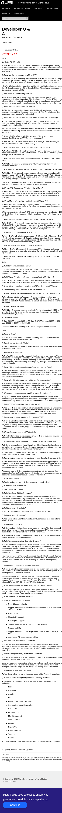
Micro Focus (43, 3)
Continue (15, 805)
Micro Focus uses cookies (17, 794)
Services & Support (22, 8)
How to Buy (19, 13)
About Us (6, 13)
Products (6, 8)
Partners (38, 8)
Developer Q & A (11, 50)
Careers (6, 781)
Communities (52, 8)
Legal (14, 781)
